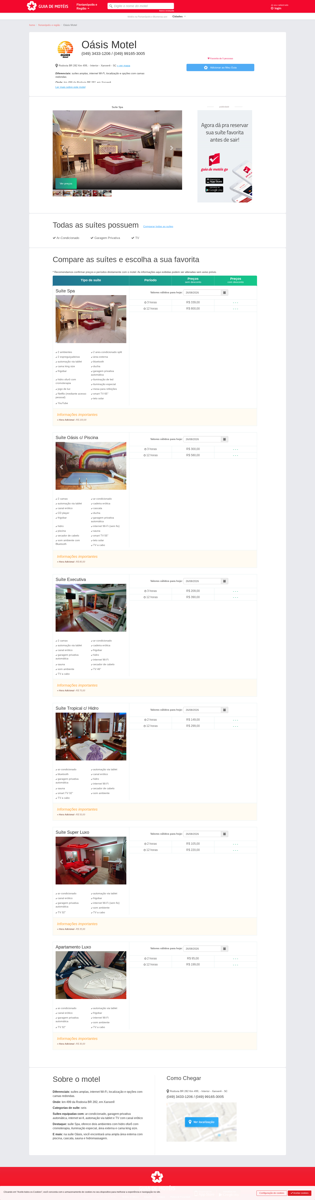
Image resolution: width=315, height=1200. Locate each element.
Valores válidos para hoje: (166, 292)
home (32, 25)
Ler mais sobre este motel (70, 87)
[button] (62, 147)
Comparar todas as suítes (158, 226)
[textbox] (140, 6)
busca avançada (166, 11)
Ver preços (66, 183)
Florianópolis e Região (49, 25)
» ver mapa (123, 65)
